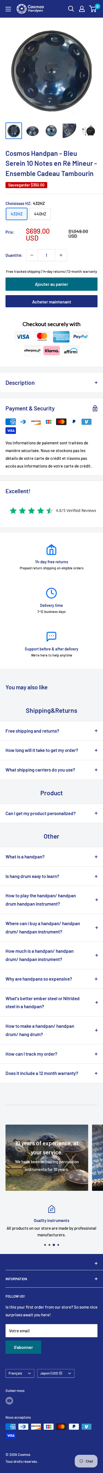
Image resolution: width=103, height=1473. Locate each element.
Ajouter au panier (51, 284)
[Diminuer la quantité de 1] (32, 255)
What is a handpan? (25, 856)
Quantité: (14, 255)
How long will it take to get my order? (41, 750)
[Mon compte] (82, 9)
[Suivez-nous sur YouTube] (9, 1401)
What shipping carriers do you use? (40, 769)
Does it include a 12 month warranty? (41, 1073)
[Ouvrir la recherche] (71, 9)
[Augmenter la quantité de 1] (61, 255)
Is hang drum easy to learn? (32, 876)
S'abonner (23, 1347)
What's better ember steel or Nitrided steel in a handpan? (42, 1002)
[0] (93, 9)
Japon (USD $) (51, 1373)
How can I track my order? (31, 1053)
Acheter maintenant (51, 301)
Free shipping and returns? (32, 730)
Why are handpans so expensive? (38, 978)
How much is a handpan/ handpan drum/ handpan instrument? (39, 955)
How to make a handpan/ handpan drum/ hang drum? (39, 1030)
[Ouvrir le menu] (8, 9)
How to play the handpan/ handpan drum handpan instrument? (40, 899)
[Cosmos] (51, 1263)
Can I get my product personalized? (40, 813)
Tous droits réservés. (21, 1461)
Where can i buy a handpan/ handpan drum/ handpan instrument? (42, 927)
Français (15, 1373)
